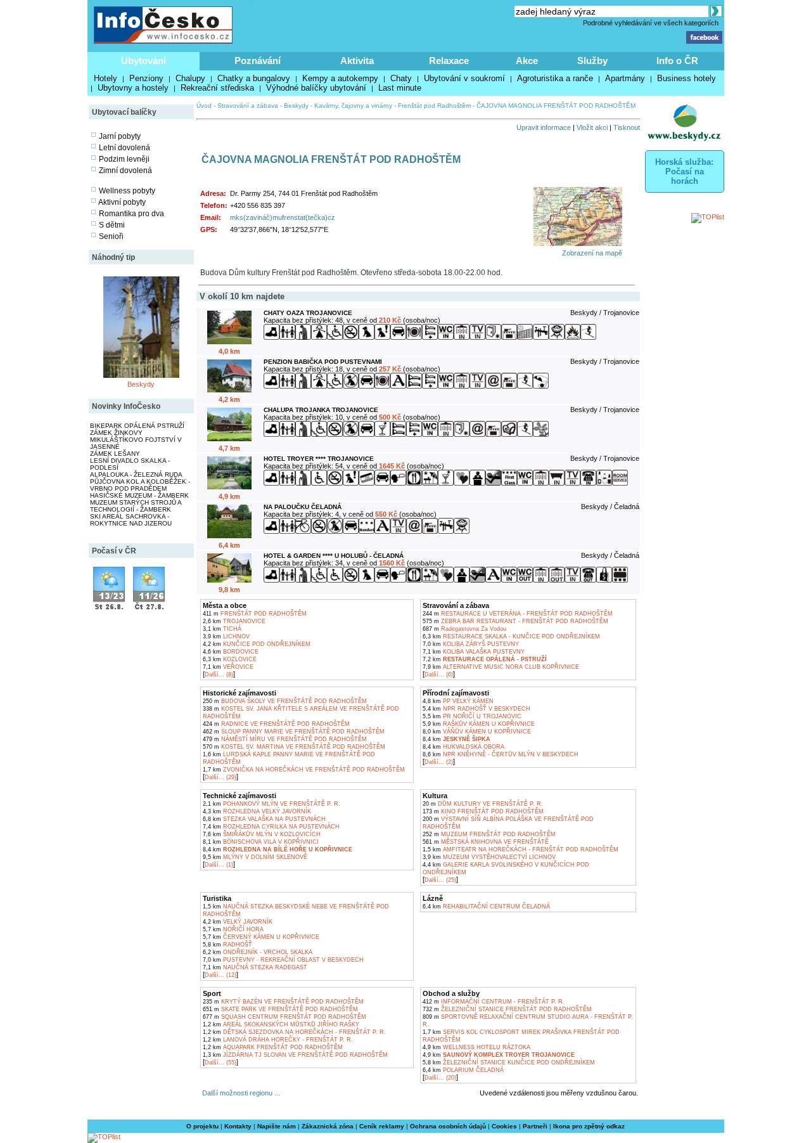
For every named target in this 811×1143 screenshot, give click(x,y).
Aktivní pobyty (122, 202)
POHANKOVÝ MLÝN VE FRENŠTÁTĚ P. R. (271, 804)
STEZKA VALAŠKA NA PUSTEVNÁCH (264, 819)
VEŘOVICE (228, 667)
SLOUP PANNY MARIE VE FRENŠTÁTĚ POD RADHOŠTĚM (294, 731)
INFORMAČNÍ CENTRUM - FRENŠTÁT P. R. (494, 1001)
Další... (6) (439, 674)
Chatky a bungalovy (253, 78)
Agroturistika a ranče (555, 78)
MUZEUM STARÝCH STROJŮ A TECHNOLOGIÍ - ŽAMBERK (135, 506)
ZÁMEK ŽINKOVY (116, 432)
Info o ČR (677, 60)
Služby (592, 60)
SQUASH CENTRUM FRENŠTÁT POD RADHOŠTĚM (284, 1017)
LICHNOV (226, 636)
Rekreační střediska (217, 88)
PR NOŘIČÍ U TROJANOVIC (472, 716)
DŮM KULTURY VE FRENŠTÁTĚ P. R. (483, 804)
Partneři (535, 1126)
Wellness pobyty (127, 190)
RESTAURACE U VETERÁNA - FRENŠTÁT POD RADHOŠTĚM (518, 613)
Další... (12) (220, 975)
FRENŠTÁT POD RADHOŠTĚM (255, 613)
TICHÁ (222, 629)
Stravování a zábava (247, 105)
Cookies (504, 1126)
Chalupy (190, 78)
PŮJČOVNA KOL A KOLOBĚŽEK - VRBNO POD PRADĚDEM (140, 485)
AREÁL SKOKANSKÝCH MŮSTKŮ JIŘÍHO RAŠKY (281, 1024)
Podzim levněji (124, 159)
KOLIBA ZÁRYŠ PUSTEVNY (471, 644)
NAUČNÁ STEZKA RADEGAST (255, 967)
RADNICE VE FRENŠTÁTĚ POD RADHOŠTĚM (276, 724)
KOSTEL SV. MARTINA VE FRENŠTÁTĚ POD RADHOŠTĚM (294, 747)
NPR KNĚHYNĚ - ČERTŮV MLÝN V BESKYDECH (500, 754)
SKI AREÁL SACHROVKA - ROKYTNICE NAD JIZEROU (131, 520)
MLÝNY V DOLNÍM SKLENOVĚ (255, 857)
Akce (527, 60)
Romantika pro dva (131, 213)
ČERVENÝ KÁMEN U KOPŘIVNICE (261, 937)
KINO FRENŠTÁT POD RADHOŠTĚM (483, 811)
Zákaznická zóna (328, 1126)
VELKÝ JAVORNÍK (237, 922)
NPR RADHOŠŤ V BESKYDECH (476, 709)
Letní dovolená (124, 147)
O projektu (202, 1126)
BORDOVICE (231, 652)
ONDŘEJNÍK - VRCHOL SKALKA (257, 952)
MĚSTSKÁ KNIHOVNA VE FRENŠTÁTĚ (486, 842)
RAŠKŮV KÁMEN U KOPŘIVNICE (479, 724)
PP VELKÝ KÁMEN (458, 701)
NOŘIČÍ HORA (233, 929)
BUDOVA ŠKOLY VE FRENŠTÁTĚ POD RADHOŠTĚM (285, 701)
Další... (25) (440, 880)
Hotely (105, 78)
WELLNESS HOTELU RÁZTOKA (476, 1047)
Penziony (146, 78)
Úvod (204, 105)
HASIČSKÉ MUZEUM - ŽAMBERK (139, 495)
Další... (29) (220, 777)
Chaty (401, 78)
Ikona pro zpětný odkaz (589, 1126)
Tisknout (626, 127)
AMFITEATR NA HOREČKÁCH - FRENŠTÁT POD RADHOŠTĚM (520, 849)
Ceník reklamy (381, 1126)
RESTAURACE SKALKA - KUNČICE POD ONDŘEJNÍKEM (511, 636)
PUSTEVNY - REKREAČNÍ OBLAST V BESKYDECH (283, 960)
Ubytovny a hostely (133, 88)
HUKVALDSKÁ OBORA (463, 747)
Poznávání (257, 60)
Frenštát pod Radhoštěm (434, 105)
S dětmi (112, 225)
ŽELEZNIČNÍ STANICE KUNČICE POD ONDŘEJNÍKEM (509, 1062)
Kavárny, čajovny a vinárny (353, 105)
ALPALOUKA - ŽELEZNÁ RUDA (136, 474)
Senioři (111, 236)
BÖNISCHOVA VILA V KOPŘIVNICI (261, 842)
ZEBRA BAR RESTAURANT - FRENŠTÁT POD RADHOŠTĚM (515, 621)
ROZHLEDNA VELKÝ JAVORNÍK (257, 811)
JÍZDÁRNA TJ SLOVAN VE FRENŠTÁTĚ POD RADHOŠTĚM (295, 1055)
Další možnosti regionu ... (239, 1093)
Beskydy (141, 384)
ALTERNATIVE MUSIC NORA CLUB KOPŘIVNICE (501, 667)
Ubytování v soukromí (464, 78)
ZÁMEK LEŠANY (115, 453)
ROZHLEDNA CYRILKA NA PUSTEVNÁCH (271, 826)
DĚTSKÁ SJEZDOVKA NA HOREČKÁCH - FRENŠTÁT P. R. (294, 1032)
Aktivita (357, 60)
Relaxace (449, 60)
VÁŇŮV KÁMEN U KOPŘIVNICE (477, 731)
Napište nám (276, 1126)
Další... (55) (220, 1062)
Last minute (399, 88)
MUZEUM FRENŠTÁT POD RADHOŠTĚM (489, 834)
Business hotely (686, 78)
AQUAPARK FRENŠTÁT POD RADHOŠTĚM (273, 1047)
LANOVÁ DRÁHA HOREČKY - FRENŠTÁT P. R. (278, 1039)
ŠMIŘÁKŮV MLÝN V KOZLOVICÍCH (262, 834)
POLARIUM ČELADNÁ (463, 1070)
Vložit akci (592, 127)
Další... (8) (219, 674)
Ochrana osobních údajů (448, 1126)
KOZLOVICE (230, 659)
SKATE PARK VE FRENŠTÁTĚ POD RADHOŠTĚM (280, 1009)
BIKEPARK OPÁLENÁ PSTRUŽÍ (137, 425)
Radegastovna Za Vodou (464, 629)
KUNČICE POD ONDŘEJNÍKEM (256, 644)
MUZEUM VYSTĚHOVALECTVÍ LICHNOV (489, 857)
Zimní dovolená (125, 170)
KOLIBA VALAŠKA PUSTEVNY (474, 652)
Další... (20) (440, 1078)
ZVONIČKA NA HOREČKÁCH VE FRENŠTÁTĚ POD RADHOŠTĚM (304, 769)
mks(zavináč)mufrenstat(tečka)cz (282, 217)
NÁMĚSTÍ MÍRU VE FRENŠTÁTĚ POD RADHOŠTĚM (285, 739)
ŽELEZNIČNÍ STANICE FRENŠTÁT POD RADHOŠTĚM (507, 1009)
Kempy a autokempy (340, 78)
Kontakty (238, 1126)
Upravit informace (543, 127)
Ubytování (143, 60)
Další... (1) (219, 865)
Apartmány (625, 78)
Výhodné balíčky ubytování (316, 88)
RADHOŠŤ (227, 944)
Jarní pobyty (120, 136)
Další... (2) (439, 762)
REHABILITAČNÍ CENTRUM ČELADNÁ (486, 906)
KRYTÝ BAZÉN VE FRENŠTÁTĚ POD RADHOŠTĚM (283, 1001)
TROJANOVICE (234, 621)
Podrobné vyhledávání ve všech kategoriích (650, 23)
